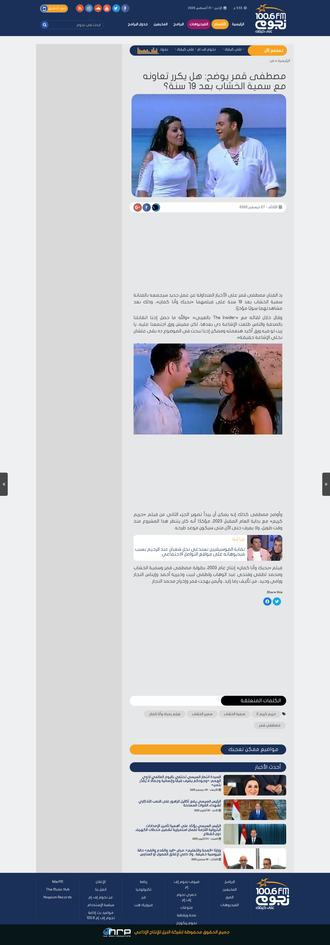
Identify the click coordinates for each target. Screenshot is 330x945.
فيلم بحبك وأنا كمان (164, 714)
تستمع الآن (273, 50)
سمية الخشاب (234, 714)
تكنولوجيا (143, 889)
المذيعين (161, 24)
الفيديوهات (199, 24)
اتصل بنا (100, 889)
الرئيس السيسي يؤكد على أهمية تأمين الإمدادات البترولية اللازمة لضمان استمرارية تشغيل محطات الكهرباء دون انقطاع (178, 830)
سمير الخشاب (202, 714)
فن (272, 61)
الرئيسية (238, 24)
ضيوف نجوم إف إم (187, 884)
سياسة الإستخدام (100, 905)
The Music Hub (58, 889)
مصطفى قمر (269, 725)
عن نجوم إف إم (100, 897)
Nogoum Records (58, 897)
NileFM (57, 882)
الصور (230, 897)
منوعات (186, 907)
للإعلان (101, 882)
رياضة (143, 882)
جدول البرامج (138, 24)
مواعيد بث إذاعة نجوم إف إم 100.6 (101, 915)
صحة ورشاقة (186, 915)
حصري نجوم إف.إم (186, 897)
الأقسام (220, 24)
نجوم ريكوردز (186, 923)
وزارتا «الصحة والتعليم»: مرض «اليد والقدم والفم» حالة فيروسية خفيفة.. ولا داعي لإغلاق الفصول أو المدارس (179, 852)
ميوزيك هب (143, 905)
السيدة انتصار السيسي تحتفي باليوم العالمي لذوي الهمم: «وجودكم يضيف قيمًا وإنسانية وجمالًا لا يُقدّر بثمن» (180, 781)
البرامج (179, 24)
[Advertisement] (208, 254)
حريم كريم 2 (266, 714)
